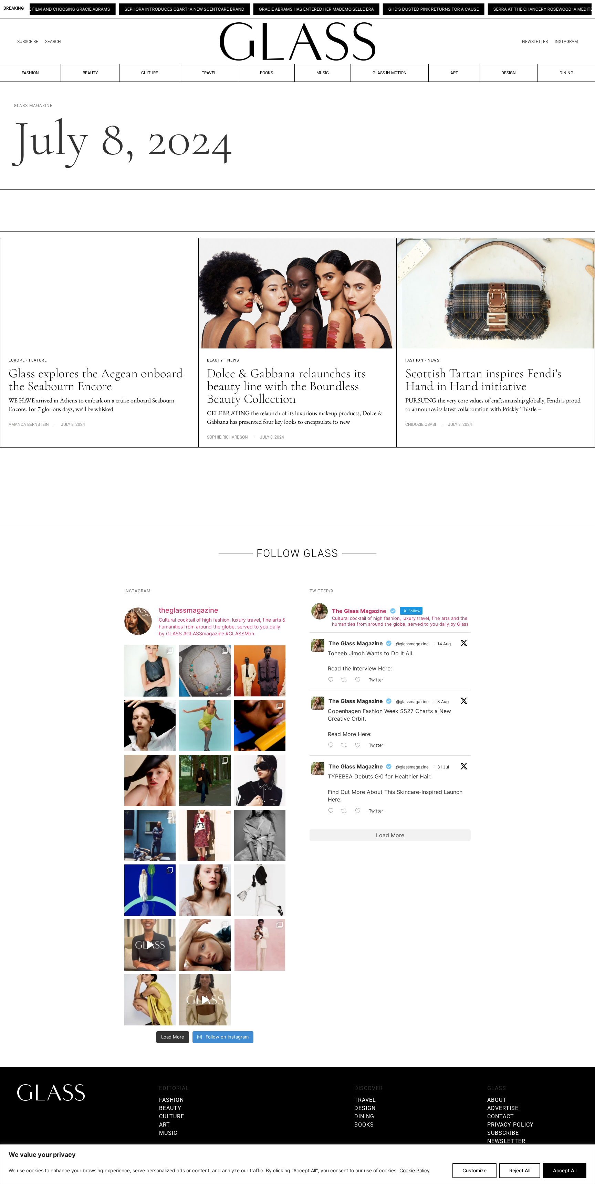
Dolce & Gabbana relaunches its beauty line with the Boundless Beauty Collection (286, 386)
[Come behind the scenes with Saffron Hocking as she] (204, 999)
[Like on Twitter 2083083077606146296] (360, 811)
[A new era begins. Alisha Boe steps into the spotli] (150, 944)
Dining (566, 73)
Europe (17, 360)
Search (53, 41)
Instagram (566, 41)
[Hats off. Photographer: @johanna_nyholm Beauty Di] (150, 780)
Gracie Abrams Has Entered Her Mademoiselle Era (270, 9)
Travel (209, 73)
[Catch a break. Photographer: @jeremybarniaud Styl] (150, 835)
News (233, 360)
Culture (149, 73)
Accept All (564, 1170)
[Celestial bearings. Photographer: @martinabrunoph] (204, 670)
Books (266, 73)
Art (454, 73)
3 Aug (443, 701)
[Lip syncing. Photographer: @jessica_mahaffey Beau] (204, 890)
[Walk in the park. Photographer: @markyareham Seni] (204, 780)
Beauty (90, 73)
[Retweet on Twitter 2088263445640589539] (346, 680)
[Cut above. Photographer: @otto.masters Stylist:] (150, 725)
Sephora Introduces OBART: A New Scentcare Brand (138, 9)
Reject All (519, 1170)
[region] (297, 1164)
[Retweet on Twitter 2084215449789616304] (346, 745)
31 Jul (443, 766)
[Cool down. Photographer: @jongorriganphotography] (259, 725)
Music (322, 73)
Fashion (30, 73)
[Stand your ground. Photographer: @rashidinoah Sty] (259, 670)
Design (508, 73)
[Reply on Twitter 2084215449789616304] (332, 745)
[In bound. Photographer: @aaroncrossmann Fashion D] (204, 835)
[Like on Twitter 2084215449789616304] (360, 745)
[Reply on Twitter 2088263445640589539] (332, 680)
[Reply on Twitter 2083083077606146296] (332, 811)
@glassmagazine (412, 643)
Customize (474, 1170)
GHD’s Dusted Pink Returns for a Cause (387, 9)
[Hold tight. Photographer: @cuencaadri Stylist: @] (150, 670)
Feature (38, 360)
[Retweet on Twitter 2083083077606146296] (346, 811)
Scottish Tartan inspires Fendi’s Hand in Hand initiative (483, 380)
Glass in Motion (390, 73)
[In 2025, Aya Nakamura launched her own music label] (259, 835)
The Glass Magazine (355, 643)
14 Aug (444, 643)
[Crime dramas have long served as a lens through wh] (204, 725)
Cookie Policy (414, 1170)
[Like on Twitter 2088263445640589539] (360, 680)
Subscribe (27, 41)
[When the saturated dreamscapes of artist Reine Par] (150, 890)
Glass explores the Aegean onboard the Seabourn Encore (96, 380)
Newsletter (535, 41)
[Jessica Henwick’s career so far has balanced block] (259, 890)
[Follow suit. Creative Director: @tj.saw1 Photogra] (259, 944)
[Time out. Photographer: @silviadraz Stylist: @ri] (150, 999)
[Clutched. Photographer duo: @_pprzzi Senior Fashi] (259, 780)
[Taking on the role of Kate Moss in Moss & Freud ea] (204, 944)
